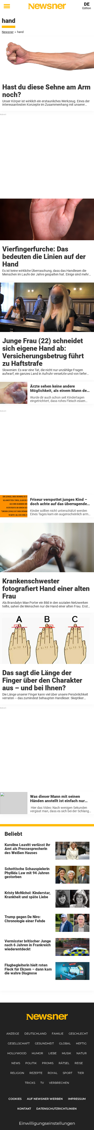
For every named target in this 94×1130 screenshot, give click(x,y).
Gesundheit (44, 1043)
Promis (47, 1063)
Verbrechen (59, 1082)
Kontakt (24, 1108)
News (15, 1063)
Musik (66, 1053)
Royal (52, 1073)
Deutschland (35, 1033)
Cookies (15, 1098)
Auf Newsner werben (45, 1098)
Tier (81, 1073)
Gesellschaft (19, 1043)
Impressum (77, 1098)
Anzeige (12, 1033)
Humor (37, 1053)
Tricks (30, 1082)
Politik (31, 1063)
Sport (67, 1073)
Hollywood (16, 1053)
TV (42, 1082)
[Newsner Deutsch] (47, 6)
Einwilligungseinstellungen (47, 1123)
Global (65, 1043)
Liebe (52, 1053)
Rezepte (35, 1073)
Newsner (7, 32)
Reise (79, 1063)
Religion (17, 1073)
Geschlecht (78, 1033)
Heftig (81, 1043)
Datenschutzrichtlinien (56, 1108)
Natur (81, 1053)
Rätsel (64, 1063)
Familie (57, 1033)
